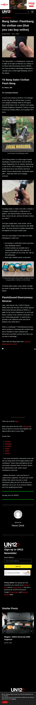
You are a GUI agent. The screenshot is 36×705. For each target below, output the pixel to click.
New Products (6, 17)
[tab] (14, 651)
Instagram (8, 444)
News (16, 421)
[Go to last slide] (4, 631)
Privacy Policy (17, 587)
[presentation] (18, 622)
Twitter (7, 448)
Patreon (7, 453)
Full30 (7, 451)
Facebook (8, 446)
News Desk (7, 33)
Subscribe (26, 426)
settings (14, 699)
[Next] (31, 631)
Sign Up (18, 566)
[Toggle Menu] (32, 12)
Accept (5, 702)
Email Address (9, 557)
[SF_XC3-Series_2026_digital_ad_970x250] (18, 4)
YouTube (8, 441)
